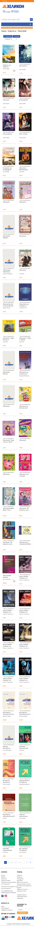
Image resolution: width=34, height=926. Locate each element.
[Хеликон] (13, 5)
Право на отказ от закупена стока (22, 890)
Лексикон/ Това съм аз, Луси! (8, 441)
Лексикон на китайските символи (23, 373)
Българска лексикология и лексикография (24, 714)
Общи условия (5, 880)
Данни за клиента (22, 882)
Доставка (19, 880)
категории (8, 36)
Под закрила (7, 134)
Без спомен (23, 134)
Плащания (20, 879)
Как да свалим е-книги (24, 884)
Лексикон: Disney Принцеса (6, 373)
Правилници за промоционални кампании (22, 896)
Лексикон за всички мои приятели (23, 407)
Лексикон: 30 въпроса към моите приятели (8, 544)
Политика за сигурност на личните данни (9, 887)
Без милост (23, 66)
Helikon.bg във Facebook (8, 892)
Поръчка (19, 877)
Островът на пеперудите (7, 169)
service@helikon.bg (6, 891)
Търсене (19, 875)
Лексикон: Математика (23, 169)
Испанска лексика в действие (6, 782)
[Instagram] (6, 896)
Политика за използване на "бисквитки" (8, 883)
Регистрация (5, 908)
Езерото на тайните (7, 66)
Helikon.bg (4, 1)
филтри (17, 36)
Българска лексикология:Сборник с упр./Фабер (11, 816)
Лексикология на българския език (8, 305)
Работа (3, 877)
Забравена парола (6, 910)
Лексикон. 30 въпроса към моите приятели (25, 510)
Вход (2, 906)
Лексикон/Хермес (6, 237)
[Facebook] (2, 896)
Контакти (4, 879)
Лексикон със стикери (24, 475)
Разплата (6, 100)
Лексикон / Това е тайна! (25, 339)
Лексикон (6, 202)
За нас (3, 875)
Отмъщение (23, 100)
